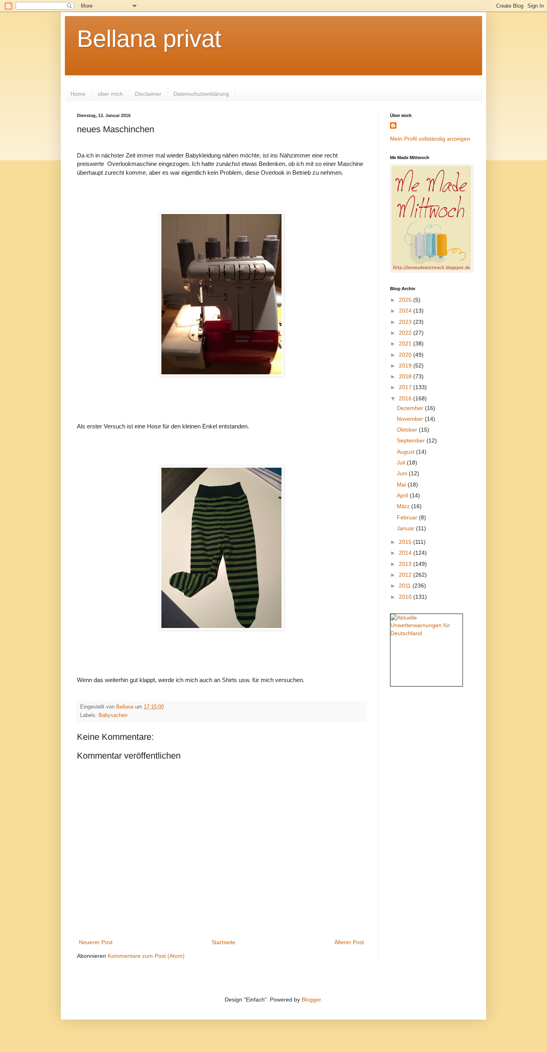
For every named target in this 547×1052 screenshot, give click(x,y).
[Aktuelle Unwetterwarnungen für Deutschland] (426, 633)
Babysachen (113, 715)
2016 (406, 398)
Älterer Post (349, 942)
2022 (406, 332)
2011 (405, 585)
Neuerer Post (96, 942)
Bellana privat (149, 38)
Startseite (223, 942)
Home (78, 94)
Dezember (411, 408)
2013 (406, 564)
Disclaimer (148, 94)
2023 (406, 322)
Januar (406, 528)
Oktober (408, 429)
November (411, 419)
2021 (406, 343)
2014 (406, 552)
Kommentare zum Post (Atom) (146, 956)
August (406, 451)
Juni (403, 473)
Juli (402, 462)
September (411, 440)
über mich (110, 94)
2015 (406, 542)
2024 (406, 310)
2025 (406, 300)
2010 (406, 597)
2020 (406, 354)
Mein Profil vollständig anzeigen (430, 138)
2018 (406, 376)
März (404, 506)
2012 (406, 574)
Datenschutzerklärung (201, 94)
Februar (408, 517)
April (403, 495)
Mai (402, 484)
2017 (406, 387)
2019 (406, 365)
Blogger (311, 999)
